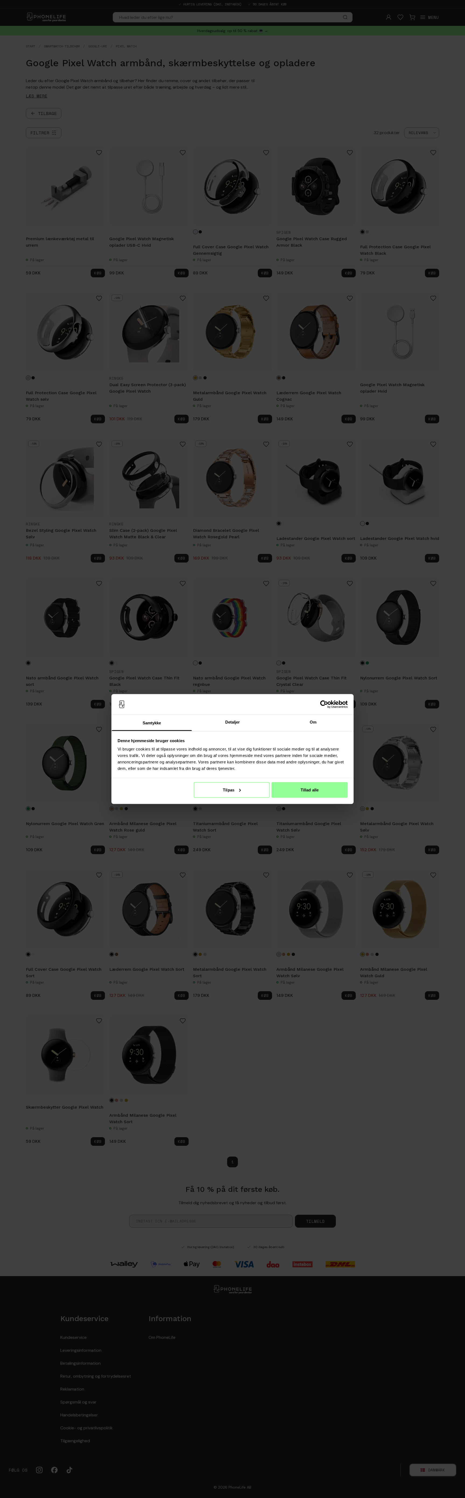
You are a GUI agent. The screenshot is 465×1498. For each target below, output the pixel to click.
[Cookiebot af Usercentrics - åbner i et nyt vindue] (324, 704)
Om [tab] (313, 722)
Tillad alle (310, 789)
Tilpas (228, 789)
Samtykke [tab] (152, 723)
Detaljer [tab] (232, 722)
